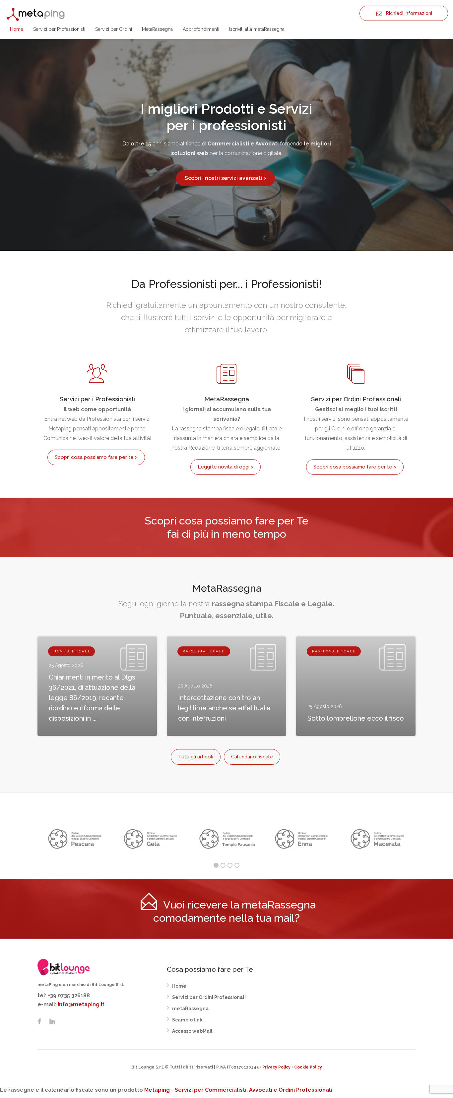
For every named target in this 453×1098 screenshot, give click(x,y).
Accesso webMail (192, 1031)
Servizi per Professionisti (59, 29)
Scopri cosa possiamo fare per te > (96, 457)
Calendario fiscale (252, 757)
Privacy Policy (276, 1067)
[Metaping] (36, 14)
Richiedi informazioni (407, 13)
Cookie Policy (308, 1067)
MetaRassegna (157, 29)
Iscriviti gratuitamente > (225, 183)
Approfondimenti (201, 29)
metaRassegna (190, 1008)
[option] (75, 839)
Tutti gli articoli (195, 757)
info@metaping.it (81, 1004)
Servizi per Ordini (113, 29)
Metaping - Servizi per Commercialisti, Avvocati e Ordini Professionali (238, 1090)
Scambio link (187, 1019)
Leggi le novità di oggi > (225, 467)
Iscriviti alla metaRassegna (257, 29)
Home (16, 29)
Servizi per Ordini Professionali (209, 997)
